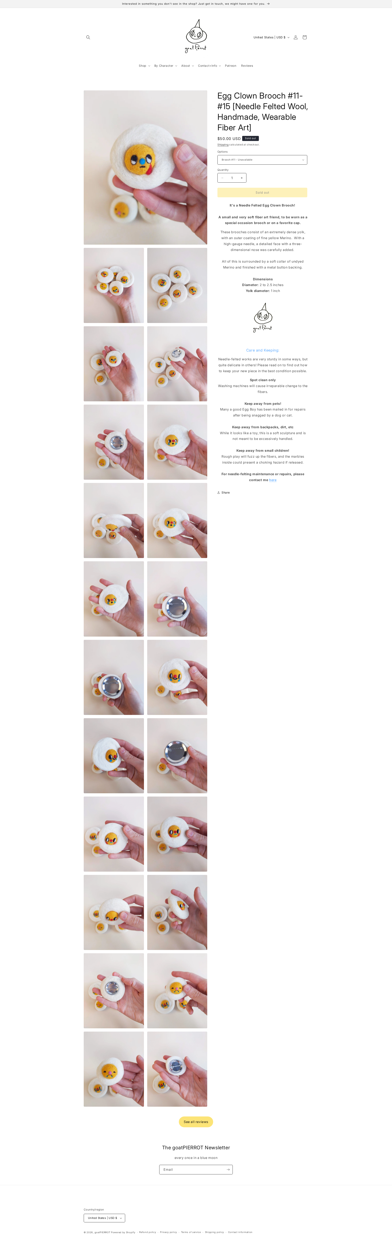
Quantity (222, 169)
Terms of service (191, 1232)
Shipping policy (214, 1232)
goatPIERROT (102, 1232)
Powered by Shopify (123, 1232)
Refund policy (147, 1232)
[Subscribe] (228, 1169)
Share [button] (226, 492)
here (272, 480)
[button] (88, 37)
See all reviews (196, 1122)
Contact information (240, 1232)
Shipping (223, 144)
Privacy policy (168, 1232)
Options (222, 151)
